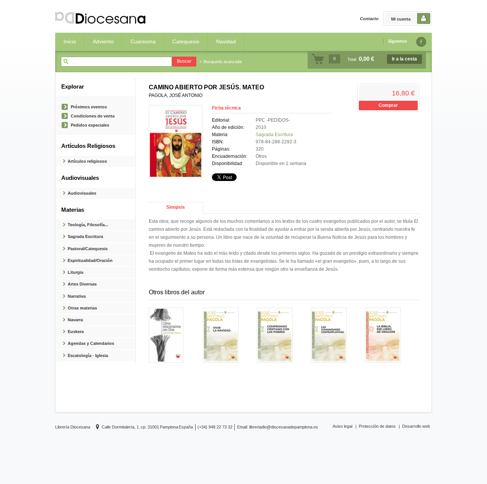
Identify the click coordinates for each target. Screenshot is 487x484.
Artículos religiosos (87, 161)
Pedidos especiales (90, 125)
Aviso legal (342, 426)
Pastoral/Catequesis (88, 248)
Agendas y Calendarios (91, 343)
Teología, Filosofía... (88, 224)
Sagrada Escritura (85, 236)
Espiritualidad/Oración (90, 260)
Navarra (75, 319)
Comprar (388, 105)
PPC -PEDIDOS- (273, 120)
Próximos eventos (89, 107)
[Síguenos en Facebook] (420, 41)
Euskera (76, 331)
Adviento (103, 41)
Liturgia (75, 272)
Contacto (369, 18)
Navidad (226, 41)
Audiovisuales (82, 193)
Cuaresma (143, 41)
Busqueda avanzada (223, 61)
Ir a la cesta (404, 59)
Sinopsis (175, 207)
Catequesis (185, 41)
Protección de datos (377, 426)
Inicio (70, 41)
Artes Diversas (82, 284)
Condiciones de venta (93, 116)
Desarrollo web (416, 426)
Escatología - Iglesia (88, 355)
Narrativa (77, 296)
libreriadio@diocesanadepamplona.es (283, 427)
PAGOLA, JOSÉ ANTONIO (175, 95)
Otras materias (82, 308)
